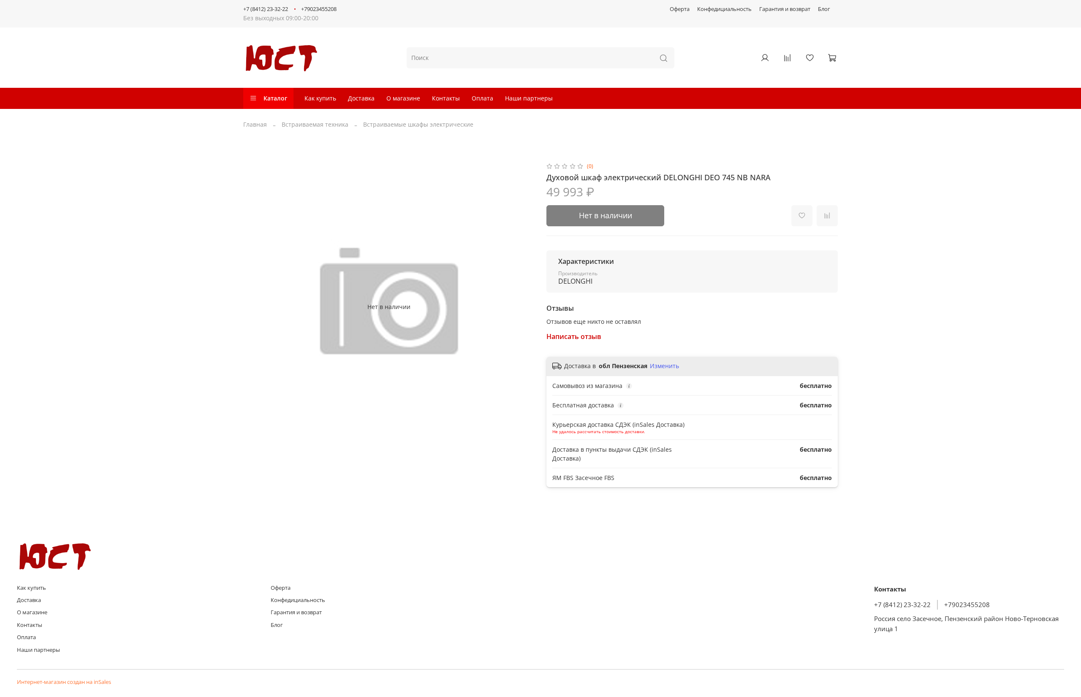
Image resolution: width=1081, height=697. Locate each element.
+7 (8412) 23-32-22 (265, 9)
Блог (824, 9)
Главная (255, 124)
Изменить (664, 366)
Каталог (275, 98)
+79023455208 (319, 9)
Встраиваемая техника (315, 124)
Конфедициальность (724, 9)
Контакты (446, 98)
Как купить (320, 98)
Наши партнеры (529, 98)
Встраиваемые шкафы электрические (418, 124)
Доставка (361, 98)
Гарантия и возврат (784, 9)
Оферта (680, 9)
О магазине (403, 98)
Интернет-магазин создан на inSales (64, 682)
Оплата (482, 98)
